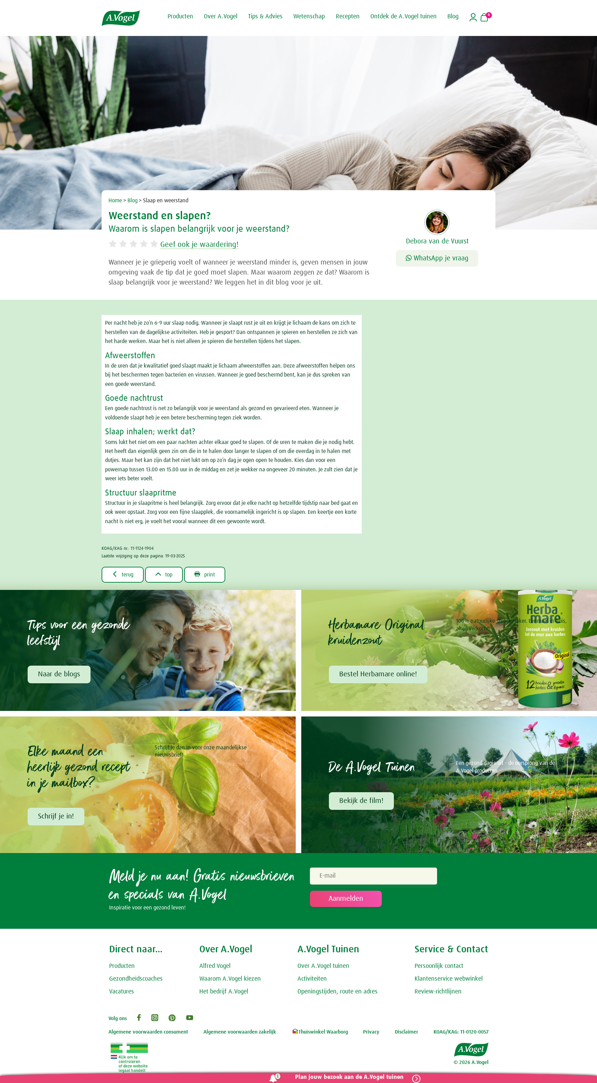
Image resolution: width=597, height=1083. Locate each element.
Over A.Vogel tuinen (323, 966)
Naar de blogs (59, 674)
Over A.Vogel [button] (220, 16)
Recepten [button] (348, 16)
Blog (132, 200)
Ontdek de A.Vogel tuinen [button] (403, 16)
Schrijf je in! (56, 816)
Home (115, 200)
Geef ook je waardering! (199, 245)
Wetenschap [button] (309, 16)
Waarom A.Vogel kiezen (230, 979)
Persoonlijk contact (439, 966)
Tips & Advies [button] (265, 16)
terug (122, 574)
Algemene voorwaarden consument (148, 1032)
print (205, 574)
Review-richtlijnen (438, 992)
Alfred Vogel (214, 966)
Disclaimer (406, 1032)
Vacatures (121, 992)
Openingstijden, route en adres (337, 992)
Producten (122, 966)
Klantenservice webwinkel (449, 979)
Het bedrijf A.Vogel (223, 992)
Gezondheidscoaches (136, 979)
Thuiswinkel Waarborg (323, 1032)
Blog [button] (452, 16)
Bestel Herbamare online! (378, 674)
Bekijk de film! (361, 801)
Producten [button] (180, 16)
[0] (484, 18)
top (163, 574)
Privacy (371, 1032)
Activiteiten (312, 979)
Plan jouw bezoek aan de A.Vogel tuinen (349, 1077)
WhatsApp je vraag (439, 258)
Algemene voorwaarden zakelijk (239, 1032)
